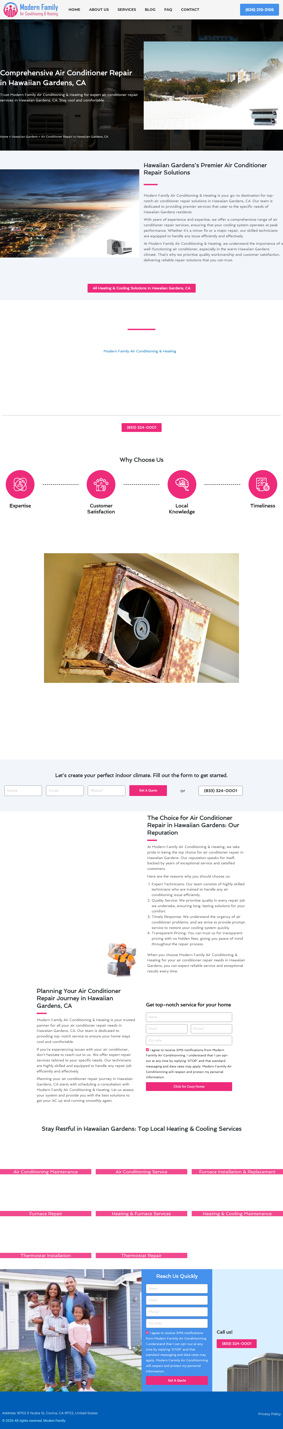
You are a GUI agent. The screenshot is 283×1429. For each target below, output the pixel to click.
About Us (99, 9)
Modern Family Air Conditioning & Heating (139, 351)
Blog (150, 9)
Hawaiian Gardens (25, 136)
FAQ (168, 9)
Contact (190, 9)
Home (74, 9)
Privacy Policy (269, 1414)
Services (127, 9)
